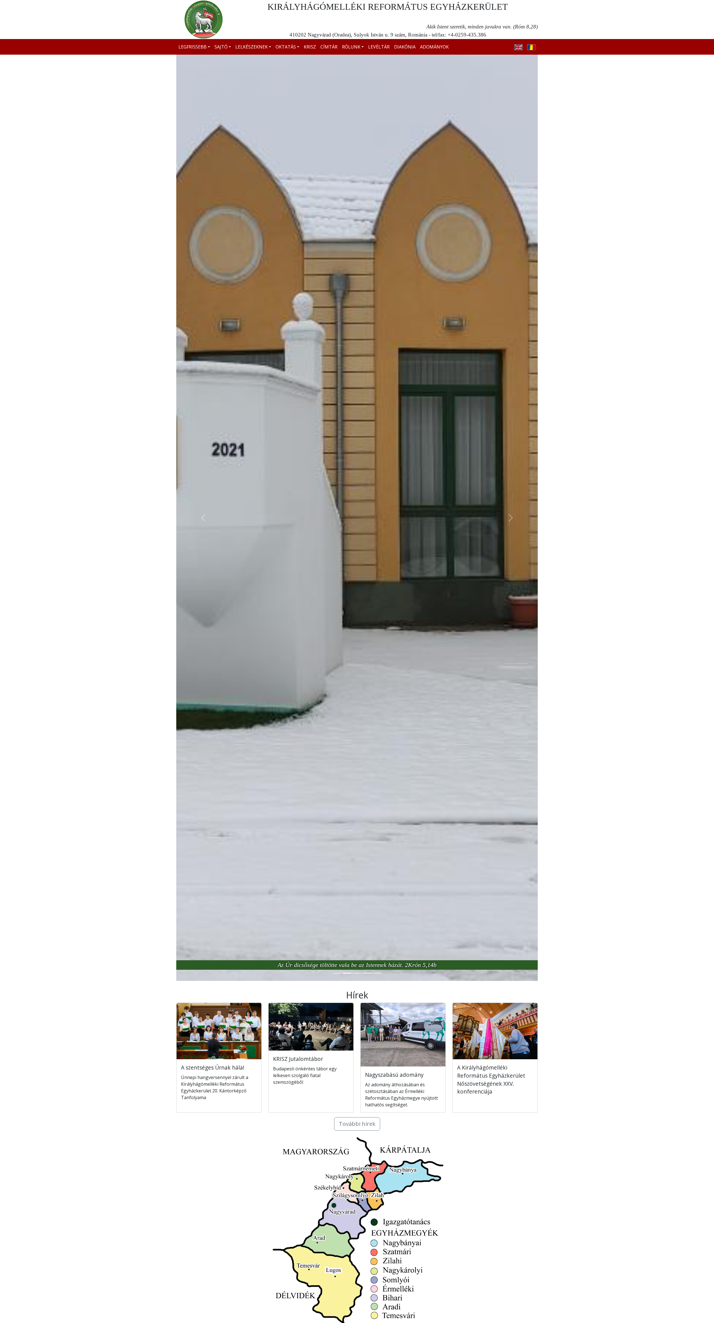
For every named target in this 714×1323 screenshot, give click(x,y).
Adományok (434, 47)
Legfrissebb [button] (192, 47)
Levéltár (379, 47)
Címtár (328, 47)
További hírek (357, 1124)
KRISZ (310, 47)
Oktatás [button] (286, 47)
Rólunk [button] (351, 47)
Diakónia (405, 47)
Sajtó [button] (221, 47)
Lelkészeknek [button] (251, 47)
